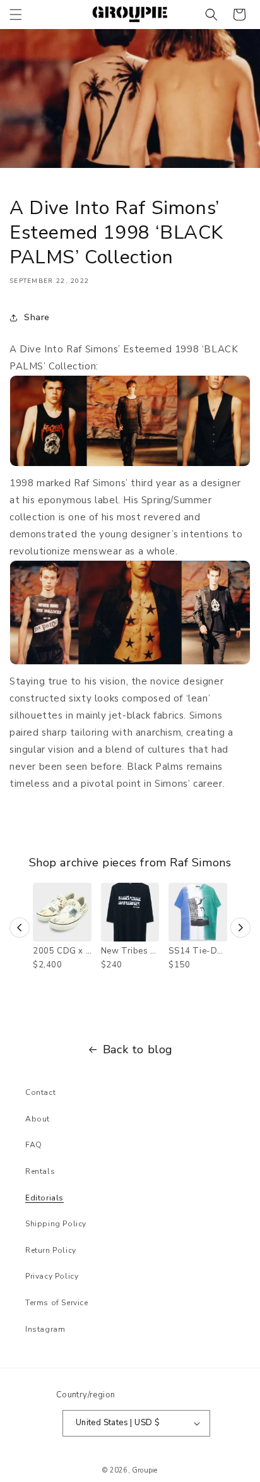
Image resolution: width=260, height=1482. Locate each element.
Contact (40, 1092)
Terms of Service (56, 1303)
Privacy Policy (51, 1276)
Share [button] (37, 317)
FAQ (33, 1145)
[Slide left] (19, 927)
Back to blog (138, 1049)
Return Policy (50, 1250)
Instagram (45, 1329)
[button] (16, 14)
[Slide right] (240, 927)
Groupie (144, 1470)
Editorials (44, 1198)
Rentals (40, 1171)
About (37, 1119)
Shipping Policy (55, 1224)
